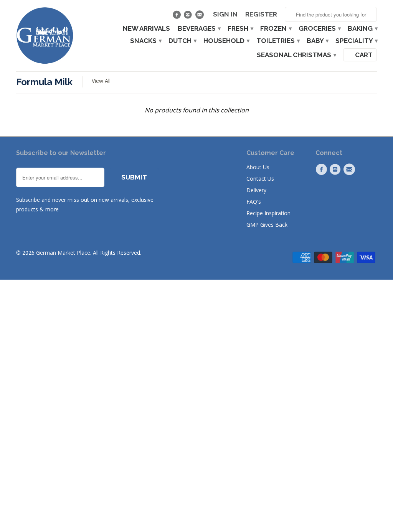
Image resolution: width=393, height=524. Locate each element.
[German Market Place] (45, 36)
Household (226, 40)
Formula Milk (44, 81)
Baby (317, 40)
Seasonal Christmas (296, 55)
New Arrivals (146, 28)
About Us (257, 167)
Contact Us (260, 178)
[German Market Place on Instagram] (189, 16)
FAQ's (253, 201)
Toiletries (277, 40)
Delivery (256, 190)
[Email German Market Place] (200, 16)
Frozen (275, 28)
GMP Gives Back (266, 224)
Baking (362, 28)
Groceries (319, 28)
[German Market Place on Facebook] (177, 16)
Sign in (225, 14)
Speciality (356, 40)
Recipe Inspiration (268, 213)
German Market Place (63, 252)
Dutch (182, 40)
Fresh (240, 28)
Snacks (145, 40)
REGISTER (261, 14)
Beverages (199, 28)
